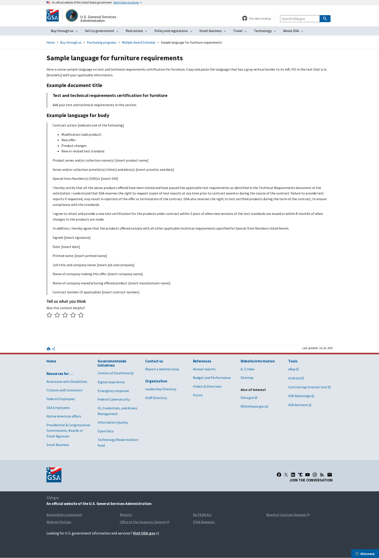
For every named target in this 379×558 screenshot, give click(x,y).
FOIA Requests (204, 522)
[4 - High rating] (73, 315)
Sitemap (247, 377)
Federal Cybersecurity (114, 399)
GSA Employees (58, 407)
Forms (198, 395)
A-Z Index (248, 369)
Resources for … (59, 373)
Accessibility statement (64, 514)
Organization (156, 381)
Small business (214, 32)
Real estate (138, 32)
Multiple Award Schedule (139, 42)
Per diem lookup (260, 18)
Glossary (367, 553)
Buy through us (65, 32)
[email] (330, 474)
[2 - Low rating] (57, 315)
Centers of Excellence (114, 373)
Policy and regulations (174, 32)
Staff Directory (156, 398)
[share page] (53, 350)
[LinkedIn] (293, 474)
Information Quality (113, 422)
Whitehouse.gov (253, 406)
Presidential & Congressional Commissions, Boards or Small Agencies (68, 430)
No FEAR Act (202, 514)
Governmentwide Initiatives (112, 363)
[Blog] (322, 474)
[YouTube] (307, 474)
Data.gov (247, 397)
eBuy (291, 369)
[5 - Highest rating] (81, 315)
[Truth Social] (300, 474)
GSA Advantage (299, 396)
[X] (286, 474)
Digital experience (111, 382)
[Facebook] (279, 474)
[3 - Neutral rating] (65, 315)
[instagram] (315, 474)
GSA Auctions (298, 405)
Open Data (106, 431)
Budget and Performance (212, 377)
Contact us (154, 361)
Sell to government (103, 32)
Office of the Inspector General (143, 522)
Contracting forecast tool (307, 387)
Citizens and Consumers (64, 390)
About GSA (294, 32)
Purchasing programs (101, 42)
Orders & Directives (207, 386)
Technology (266, 32)
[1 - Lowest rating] (49, 315)
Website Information (258, 361)
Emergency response (113, 391)
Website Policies (58, 522)
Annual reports (204, 369)
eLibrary (294, 378)
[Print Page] (48, 349)
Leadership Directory (160, 389)
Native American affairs (63, 416)
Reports (126, 514)
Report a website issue (162, 369)
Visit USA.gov (144, 533)
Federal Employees (60, 399)
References (202, 361)
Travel (241, 32)
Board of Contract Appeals (286, 514)
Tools (292, 361)
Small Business (57, 444)
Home (50, 42)
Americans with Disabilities (66, 381)
